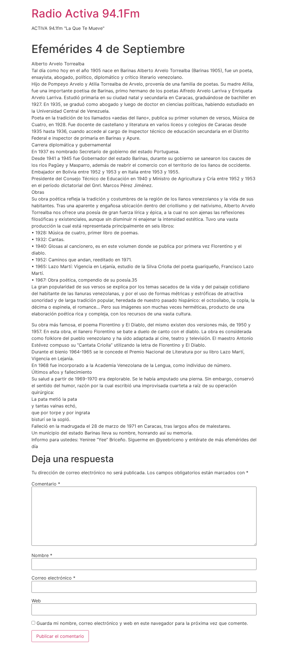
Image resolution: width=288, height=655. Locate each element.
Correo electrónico (53, 578)
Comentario (46, 484)
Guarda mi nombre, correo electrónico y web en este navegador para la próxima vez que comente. (142, 623)
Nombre (42, 555)
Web (36, 600)
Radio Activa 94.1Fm (86, 13)
